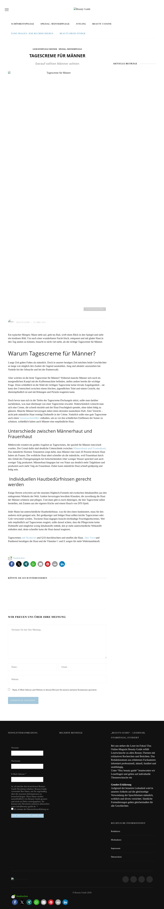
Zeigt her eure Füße (90, 740)
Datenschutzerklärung (36, 809)
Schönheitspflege (22, 24)
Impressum (115, 848)
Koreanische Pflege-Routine (134, 174)
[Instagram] (145, 9)
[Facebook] (140, 9)
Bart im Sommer (52, 593)
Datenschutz (116, 857)
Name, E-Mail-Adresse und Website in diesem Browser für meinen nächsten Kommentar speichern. (54, 690)
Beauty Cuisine (102, 24)
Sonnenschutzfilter (30, 418)
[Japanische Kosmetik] (134, 84)
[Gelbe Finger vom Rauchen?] (67, 755)
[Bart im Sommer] (51, 587)
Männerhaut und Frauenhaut (89, 448)
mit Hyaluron (28, 537)
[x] (150, 9)
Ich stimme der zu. (31, 809)
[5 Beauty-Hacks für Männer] (90, 587)
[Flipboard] (153, 9)
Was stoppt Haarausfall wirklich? (22, 595)
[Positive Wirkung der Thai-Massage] (67, 769)
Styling (81, 24)
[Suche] (158, 9)
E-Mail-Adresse (18, 774)
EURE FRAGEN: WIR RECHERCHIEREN (32, 33)
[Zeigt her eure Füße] (65, 741)
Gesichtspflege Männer (45, 49)
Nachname (15, 761)
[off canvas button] (7, 10)
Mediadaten (116, 840)
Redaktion (115, 831)
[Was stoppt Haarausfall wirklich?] (15, 587)
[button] (11, 564)
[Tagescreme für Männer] (57, 191)
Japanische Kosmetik (134, 98)
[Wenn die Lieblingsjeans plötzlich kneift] (134, 121)
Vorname (15, 747)
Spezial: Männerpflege (55, 24)
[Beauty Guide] (19, 879)
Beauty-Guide (23, 322)
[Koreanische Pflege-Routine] (134, 161)
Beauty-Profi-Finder (73, 33)
